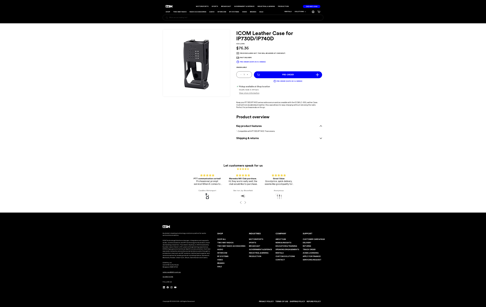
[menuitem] (288, 12)
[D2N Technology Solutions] (170, 6)
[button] (300, 12)
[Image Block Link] (166, 226)
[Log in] (313, 11)
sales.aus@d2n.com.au (172, 272)
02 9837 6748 (168, 276)
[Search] (167, 18)
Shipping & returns (247, 138)
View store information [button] (249, 93)
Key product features (249, 126)
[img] (243, 169)
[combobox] (243, 17)
